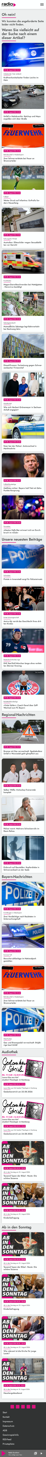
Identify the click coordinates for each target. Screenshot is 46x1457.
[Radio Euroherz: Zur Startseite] (20, 4)
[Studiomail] (28, 1406)
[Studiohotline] (34, 1406)
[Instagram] (23, 1406)
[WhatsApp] (12, 1406)
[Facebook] (17, 1406)
